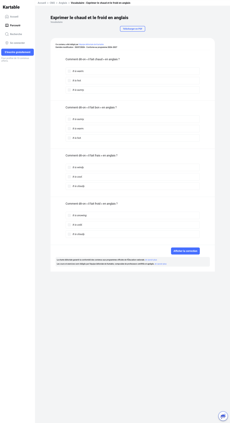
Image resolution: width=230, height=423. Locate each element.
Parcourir (15, 25)
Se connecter (17, 42)
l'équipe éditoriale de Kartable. (91, 44)
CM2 (52, 2)
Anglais (63, 2)
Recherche (16, 34)
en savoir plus (151, 260)
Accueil (14, 16)
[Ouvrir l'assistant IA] (223, 416)
